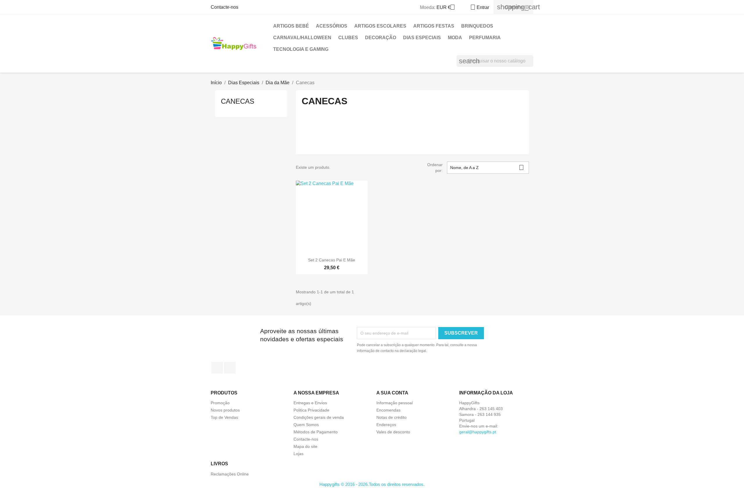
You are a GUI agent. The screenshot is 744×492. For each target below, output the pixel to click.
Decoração (380, 37)
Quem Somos (306, 424)
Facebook (217, 368)
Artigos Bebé (291, 26)
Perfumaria (485, 37)
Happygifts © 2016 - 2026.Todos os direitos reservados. (372, 484)
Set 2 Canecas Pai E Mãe (331, 260)
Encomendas (388, 410)
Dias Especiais (422, 37)
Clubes (348, 37)
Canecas (237, 101)
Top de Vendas (224, 417)
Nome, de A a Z (487, 167)
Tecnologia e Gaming (300, 49)
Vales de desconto (393, 432)
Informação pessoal (394, 403)
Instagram (230, 368)
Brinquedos (477, 26)
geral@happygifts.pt (477, 432)
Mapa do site (305, 446)
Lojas (298, 453)
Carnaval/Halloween (302, 37)
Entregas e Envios (310, 403)
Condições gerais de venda (319, 417)
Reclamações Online (230, 474)
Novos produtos (225, 410)
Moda (455, 37)
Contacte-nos (224, 7)
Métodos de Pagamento (316, 432)
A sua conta (392, 392)
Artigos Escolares (380, 26)
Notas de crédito (391, 417)
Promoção (220, 403)
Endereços (386, 424)
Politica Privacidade (311, 410)
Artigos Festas (433, 26)
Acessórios (331, 26)
